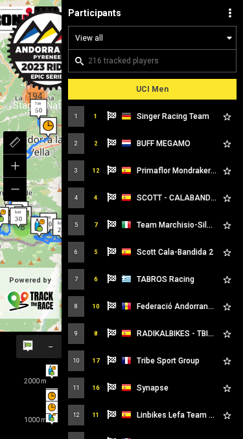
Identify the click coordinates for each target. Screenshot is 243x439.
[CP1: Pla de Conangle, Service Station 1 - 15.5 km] (39, 227)
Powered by (30, 280)
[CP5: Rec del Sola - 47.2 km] (48, 127)
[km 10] (48, 223)
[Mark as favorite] (226, 116)
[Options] (230, 13)
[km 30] (18, 218)
